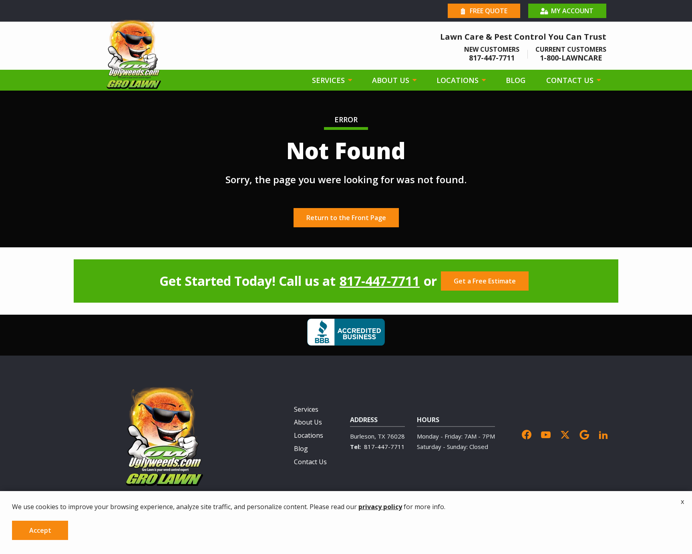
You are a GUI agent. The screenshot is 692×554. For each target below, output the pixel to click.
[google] (584, 433)
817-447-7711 (380, 281)
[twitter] (565, 433)
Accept (40, 530)
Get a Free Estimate (485, 281)
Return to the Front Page (346, 217)
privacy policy (380, 506)
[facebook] (526, 433)
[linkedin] (603, 433)
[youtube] (546, 433)
